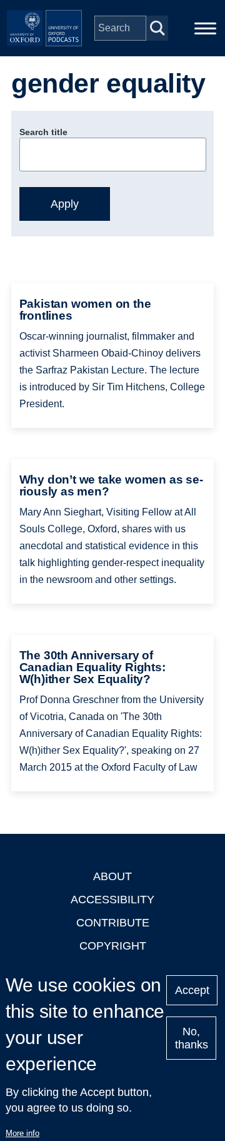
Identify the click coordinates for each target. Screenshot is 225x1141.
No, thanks (191, 1038)
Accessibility (112, 899)
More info (22, 1133)
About (112, 876)
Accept (192, 990)
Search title (43, 132)
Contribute (112, 922)
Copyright (112, 946)
